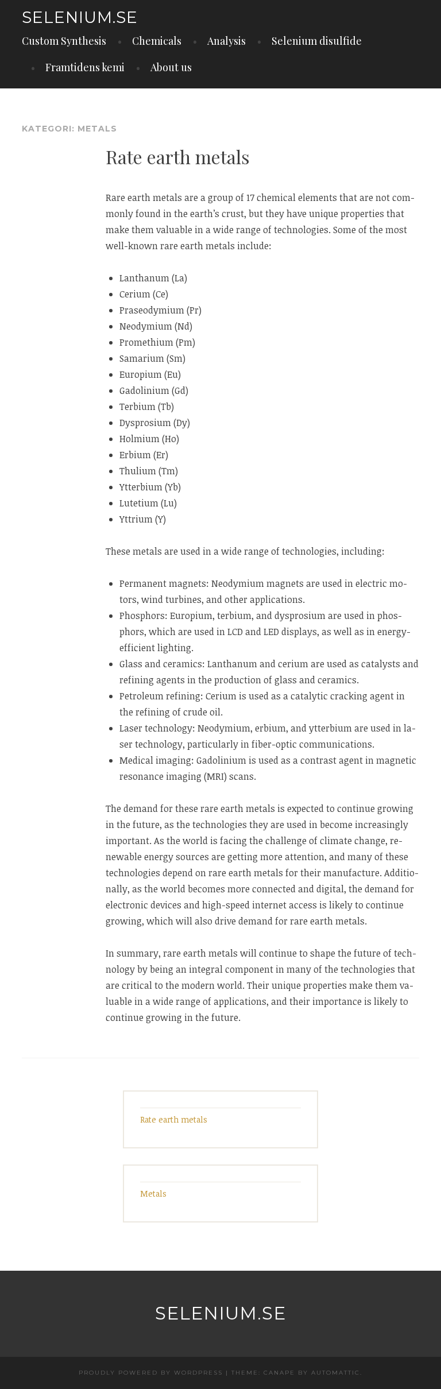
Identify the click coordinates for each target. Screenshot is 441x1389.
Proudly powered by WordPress (151, 1372)
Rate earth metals (178, 156)
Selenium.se (80, 17)
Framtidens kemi (85, 67)
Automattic (335, 1372)
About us (171, 67)
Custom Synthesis (64, 41)
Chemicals (156, 41)
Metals (153, 1193)
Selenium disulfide (317, 41)
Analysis (226, 41)
